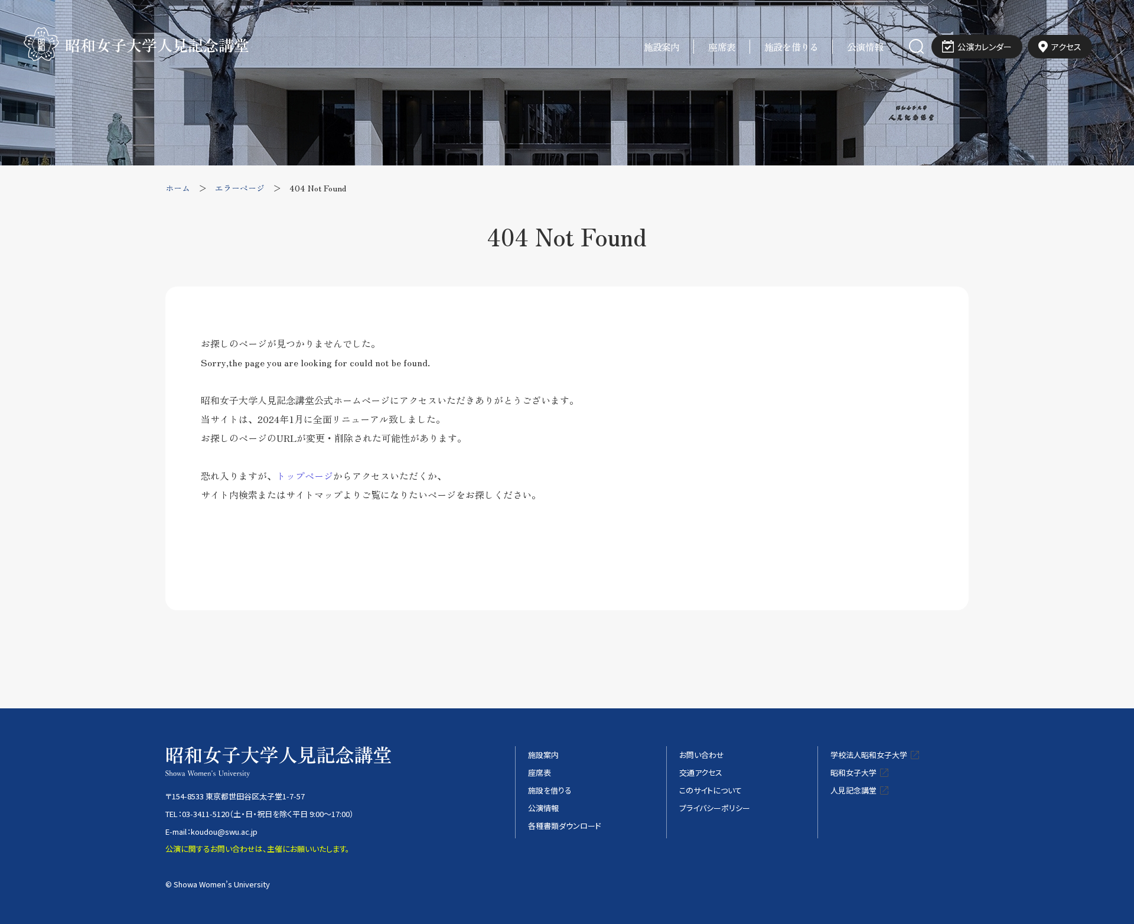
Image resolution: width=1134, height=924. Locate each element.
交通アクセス (700, 772)
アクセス (1066, 47)
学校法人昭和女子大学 (868, 754)
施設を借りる (791, 47)
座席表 (721, 47)
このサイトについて (710, 790)
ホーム (177, 188)
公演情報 (865, 47)
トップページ (304, 475)
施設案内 (662, 47)
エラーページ (240, 188)
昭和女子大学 (853, 772)
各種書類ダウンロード (564, 825)
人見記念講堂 (853, 790)
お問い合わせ (701, 754)
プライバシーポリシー (714, 808)
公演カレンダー (984, 47)
